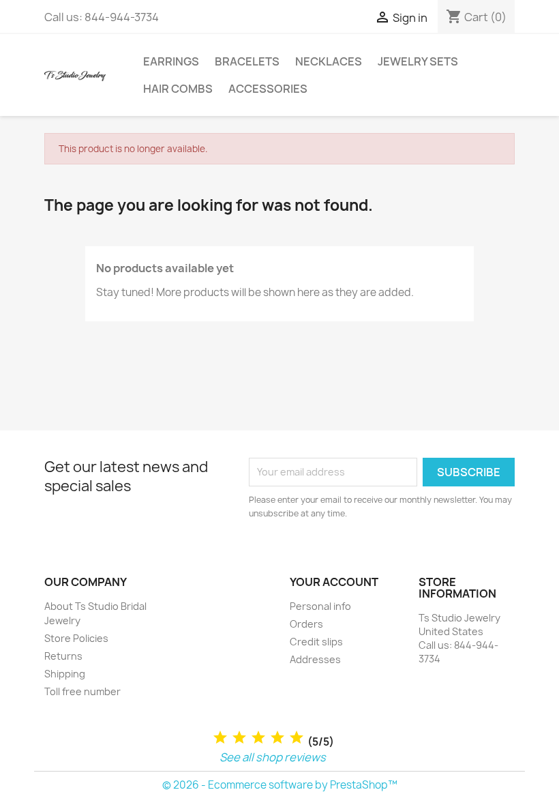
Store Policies (76, 638)
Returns (63, 655)
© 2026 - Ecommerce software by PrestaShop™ (279, 785)
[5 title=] (296, 738)
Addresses (315, 659)
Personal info (320, 606)
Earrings (171, 61)
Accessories (267, 88)
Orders (306, 623)
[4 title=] (277, 738)
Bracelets (247, 61)
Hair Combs (178, 88)
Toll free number (82, 691)
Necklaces (328, 61)
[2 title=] (239, 738)
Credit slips (316, 641)
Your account (334, 581)
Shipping (64, 673)
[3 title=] (258, 738)
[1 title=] (220, 738)
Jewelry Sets (418, 61)
